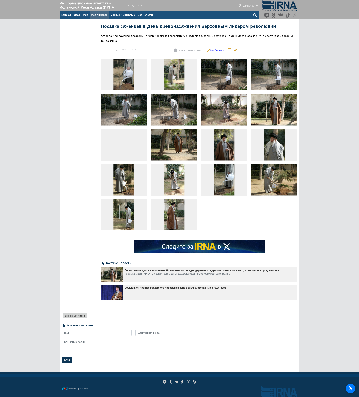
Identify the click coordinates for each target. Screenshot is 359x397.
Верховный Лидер (75, 315)
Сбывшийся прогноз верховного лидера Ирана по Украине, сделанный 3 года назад (175, 287)
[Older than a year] (112, 274)
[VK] (281, 15)
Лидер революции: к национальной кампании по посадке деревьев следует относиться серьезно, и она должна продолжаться (202, 270)
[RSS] (194, 382)
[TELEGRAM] (267, 15)
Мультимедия (99, 14)
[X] (295, 15)
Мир (85, 14)
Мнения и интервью (123, 14)
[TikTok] (288, 15)
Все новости (145, 14)
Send (67, 359)
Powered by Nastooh (78, 388)
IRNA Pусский (90, 5)
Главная (66, 14)
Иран (77, 14)
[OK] (274, 15)
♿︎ (350, 388)
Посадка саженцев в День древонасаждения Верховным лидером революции (188, 26)
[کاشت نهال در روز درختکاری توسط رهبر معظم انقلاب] (124, 74)
